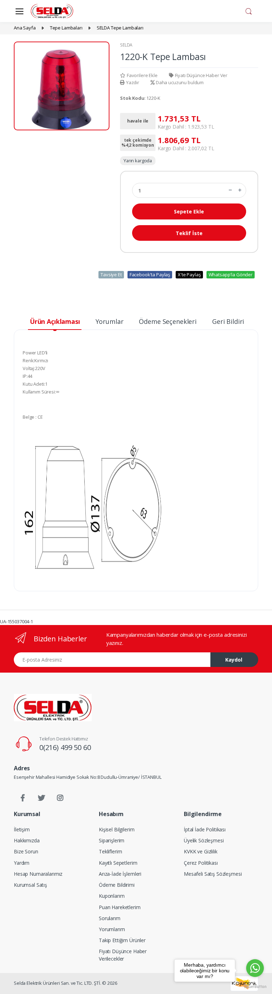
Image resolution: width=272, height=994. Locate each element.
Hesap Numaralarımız (38, 873)
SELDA (126, 45)
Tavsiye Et (111, 274)
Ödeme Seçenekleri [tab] (168, 321)
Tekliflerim (110, 851)
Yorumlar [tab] (110, 321)
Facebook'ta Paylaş (150, 274)
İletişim (22, 829)
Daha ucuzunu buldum (180, 82)
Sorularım (109, 918)
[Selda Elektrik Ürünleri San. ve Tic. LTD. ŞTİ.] (53, 707)
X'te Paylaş (189, 274)
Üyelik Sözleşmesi (204, 840)
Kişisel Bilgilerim (116, 829)
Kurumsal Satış (30, 884)
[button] (249, 10)
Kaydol (233, 659)
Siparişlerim (111, 840)
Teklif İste (189, 233)
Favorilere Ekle (142, 75)
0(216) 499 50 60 (65, 747)
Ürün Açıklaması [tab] (55, 321)
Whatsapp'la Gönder (231, 274)
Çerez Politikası (201, 862)
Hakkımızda (27, 840)
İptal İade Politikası (205, 829)
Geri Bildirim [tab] (231, 321)
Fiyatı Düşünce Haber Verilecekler (123, 955)
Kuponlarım (112, 895)
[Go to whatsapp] (255, 968)
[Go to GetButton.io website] (255, 986)
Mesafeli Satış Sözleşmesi (213, 873)
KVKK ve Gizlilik (200, 851)
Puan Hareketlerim (120, 907)
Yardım (21, 862)
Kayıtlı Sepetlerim (118, 862)
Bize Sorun (26, 851)
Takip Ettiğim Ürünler (122, 940)
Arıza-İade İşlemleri (120, 873)
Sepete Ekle (189, 211)
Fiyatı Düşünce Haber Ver (201, 75)
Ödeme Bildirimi (117, 884)
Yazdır (132, 82)
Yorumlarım (112, 929)
